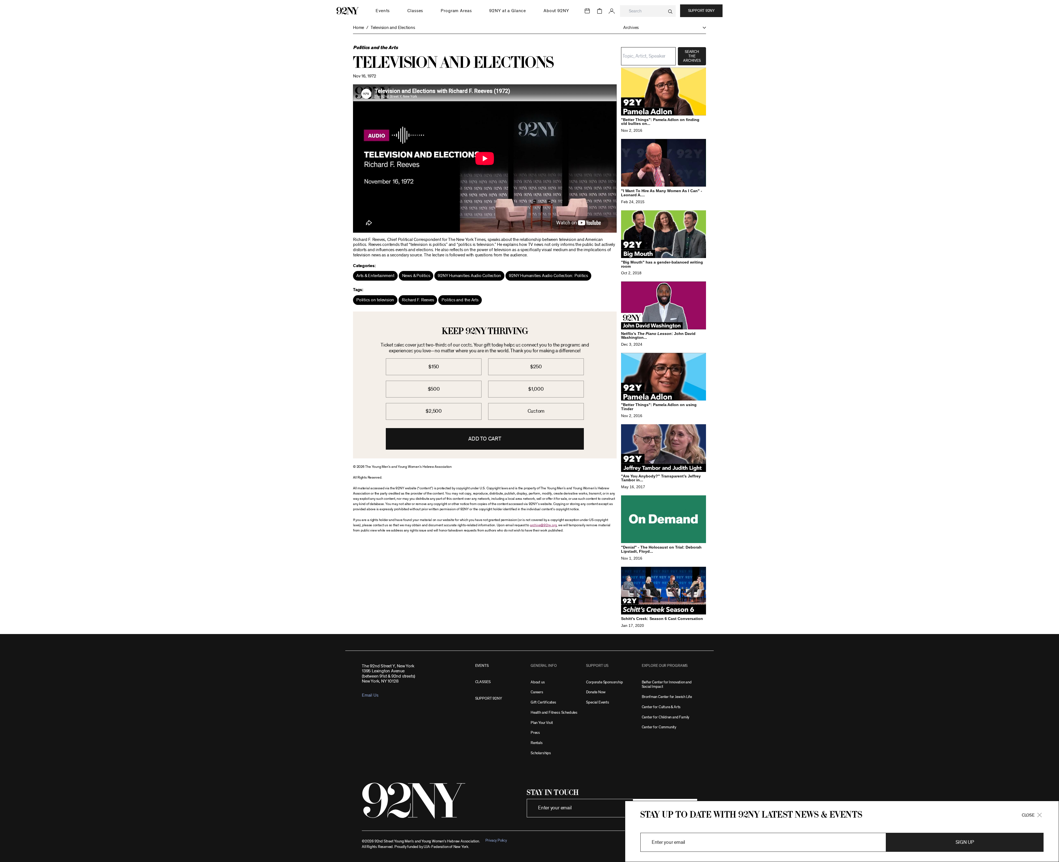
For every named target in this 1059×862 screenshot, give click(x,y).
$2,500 (434, 411)
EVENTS (482, 666)
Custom (536, 411)
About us (538, 682)
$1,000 (536, 389)
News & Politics (416, 275)
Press (535, 733)
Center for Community (659, 727)
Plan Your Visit (542, 723)
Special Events (597, 702)
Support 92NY (701, 11)
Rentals (537, 743)
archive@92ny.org (543, 525)
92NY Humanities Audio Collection (469, 275)
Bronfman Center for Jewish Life (667, 697)
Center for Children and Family (665, 717)
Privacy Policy (496, 840)
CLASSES (483, 682)
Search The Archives (691, 56)
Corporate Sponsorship (604, 682)
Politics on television (375, 300)
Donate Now (595, 692)
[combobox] (648, 11)
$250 (536, 366)
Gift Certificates (543, 702)
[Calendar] (587, 11)
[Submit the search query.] (670, 11)
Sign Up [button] (965, 842)
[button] (662, 28)
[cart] (599, 11)
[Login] (612, 11)
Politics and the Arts (460, 300)
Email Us (370, 695)
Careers (537, 692)
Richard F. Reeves (418, 300)
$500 (434, 389)
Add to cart (484, 439)
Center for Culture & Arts (661, 707)
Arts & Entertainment (375, 275)
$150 (433, 366)
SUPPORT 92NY (488, 698)
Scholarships (541, 753)
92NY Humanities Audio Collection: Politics (548, 275)
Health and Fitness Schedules (554, 712)
